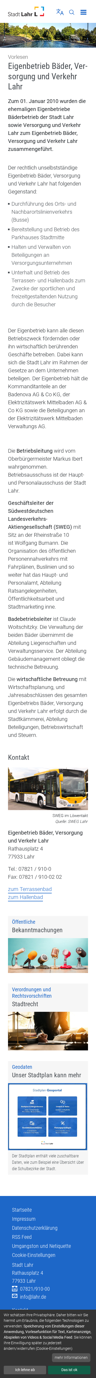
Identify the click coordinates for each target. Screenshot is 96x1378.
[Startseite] (26, 11)
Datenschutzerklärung (35, 1228)
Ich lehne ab (25, 1370)
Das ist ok (69, 1370)
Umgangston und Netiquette (41, 1246)
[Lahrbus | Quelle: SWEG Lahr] (48, 789)
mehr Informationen (71, 1357)
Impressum (23, 1219)
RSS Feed (22, 1237)
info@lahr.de (33, 1297)
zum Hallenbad (25, 897)
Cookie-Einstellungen (33, 1255)
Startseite (22, 1210)
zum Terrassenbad (30, 889)
